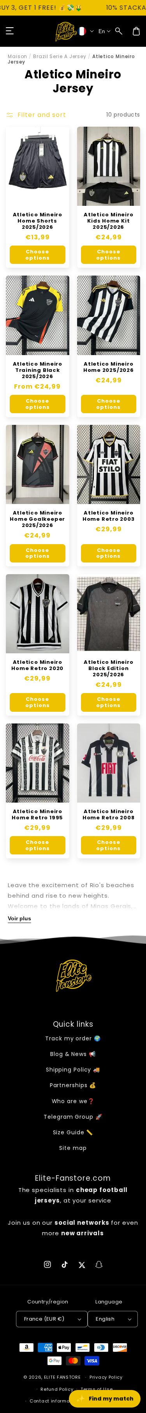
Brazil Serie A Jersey (59, 56)
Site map (72, 1148)
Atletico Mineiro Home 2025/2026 (108, 367)
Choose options (37, 255)
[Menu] (9, 31)
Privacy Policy (106, 1377)
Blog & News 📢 (73, 1054)
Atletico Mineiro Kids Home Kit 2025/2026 (108, 221)
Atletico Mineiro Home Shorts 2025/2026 (37, 221)
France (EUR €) (44, 1319)
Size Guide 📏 (73, 1132)
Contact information (54, 1401)
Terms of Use (97, 1389)
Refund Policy (56, 1389)
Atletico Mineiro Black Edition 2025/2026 (108, 668)
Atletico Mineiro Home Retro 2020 (37, 665)
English (105, 1319)
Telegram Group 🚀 (73, 1117)
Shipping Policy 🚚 (73, 1069)
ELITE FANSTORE (62, 1377)
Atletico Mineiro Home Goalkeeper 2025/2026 (37, 519)
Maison (17, 56)
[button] (119, 31)
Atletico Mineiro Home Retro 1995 (37, 814)
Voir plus (19, 918)
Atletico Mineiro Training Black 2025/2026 (37, 370)
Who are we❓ (73, 1101)
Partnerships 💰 (73, 1085)
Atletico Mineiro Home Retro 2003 (109, 516)
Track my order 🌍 (72, 1038)
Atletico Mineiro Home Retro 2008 (109, 814)
